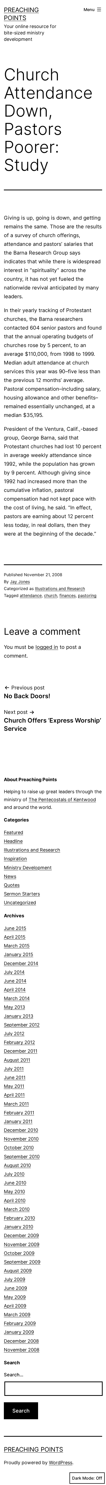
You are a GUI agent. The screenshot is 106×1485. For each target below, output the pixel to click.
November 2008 (21, 1349)
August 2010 (17, 1165)
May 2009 (15, 1297)
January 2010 (18, 1226)
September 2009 (22, 1262)
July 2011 (14, 1068)
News (10, 876)
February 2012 (19, 1042)
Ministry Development (28, 867)
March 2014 (17, 998)
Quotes (12, 885)
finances (67, 595)
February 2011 (19, 1112)
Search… (13, 1374)
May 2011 (14, 1086)
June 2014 (15, 981)
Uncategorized (20, 902)
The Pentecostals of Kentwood (62, 799)
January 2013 (18, 1016)
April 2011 (14, 1095)
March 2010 (17, 1209)
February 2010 (19, 1218)
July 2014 (14, 972)
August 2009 (18, 1270)
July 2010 (14, 1174)
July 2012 (14, 1033)
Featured (13, 832)
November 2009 (21, 1244)
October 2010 (19, 1147)
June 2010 (15, 1182)
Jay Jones (20, 581)
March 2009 (17, 1314)
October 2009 (19, 1253)
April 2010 (14, 1200)
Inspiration (15, 858)
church (50, 595)
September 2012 (22, 1025)
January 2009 (19, 1332)
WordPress (60, 1462)
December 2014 (21, 963)
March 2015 (17, 945)
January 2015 (18, 954)
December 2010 (21, 1130)
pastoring (87, 595)
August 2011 (17, 1060)
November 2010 (21, 1139)
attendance (31, 595)
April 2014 (15, 989)
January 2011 (18, 1121)
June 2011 (14, 1077)
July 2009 (14, 1279)
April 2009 (15, 1306)
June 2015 (15, 928)
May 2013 (14, 1007)
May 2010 (14, 1191)
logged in (47, 647)
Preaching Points (33, 1449)
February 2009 (20, 1323)
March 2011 (16, 1104)
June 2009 (15, 1288)
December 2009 (21, 1235)
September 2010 (22, 1156)
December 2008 (21, 1341)
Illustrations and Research (60, 588)
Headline (13, 841)
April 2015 (14, 937)
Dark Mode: (83, 1478)
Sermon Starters (22, 893)
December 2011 (20, 1051)
